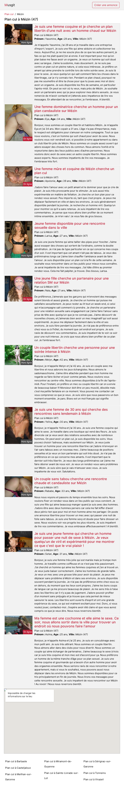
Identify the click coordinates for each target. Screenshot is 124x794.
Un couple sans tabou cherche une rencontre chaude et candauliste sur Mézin (70, 481)
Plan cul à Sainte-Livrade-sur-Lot (61, 775)
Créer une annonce (105, 5)
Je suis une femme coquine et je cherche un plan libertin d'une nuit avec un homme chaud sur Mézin (75, 29)
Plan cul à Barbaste (16, 761)
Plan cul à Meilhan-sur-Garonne (18, 777)
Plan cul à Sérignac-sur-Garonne (97, 764)
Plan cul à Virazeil (93, 779)
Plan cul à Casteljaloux (18, 767)
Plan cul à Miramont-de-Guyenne (58, 764)
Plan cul (9, 14)
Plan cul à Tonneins (94, 772)
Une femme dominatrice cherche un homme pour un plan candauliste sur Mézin (76, 109)
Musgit (10, 5)
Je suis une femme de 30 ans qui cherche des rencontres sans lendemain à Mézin (71, 411)
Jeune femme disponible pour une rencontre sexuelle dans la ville (69, 225)
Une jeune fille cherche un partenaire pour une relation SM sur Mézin (71, 280)
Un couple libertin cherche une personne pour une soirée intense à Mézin (74, 350)
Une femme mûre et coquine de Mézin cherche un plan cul (74, 171)
